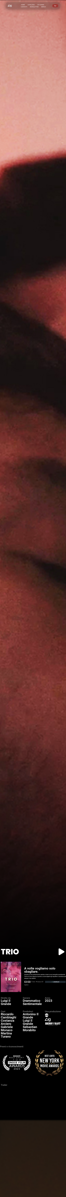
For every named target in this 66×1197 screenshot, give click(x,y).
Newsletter (34, 7)
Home (23, 5)
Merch (43, 7)
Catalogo (31, 5)
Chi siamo (40, 5)
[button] (1, 1063)
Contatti (24, 7)
